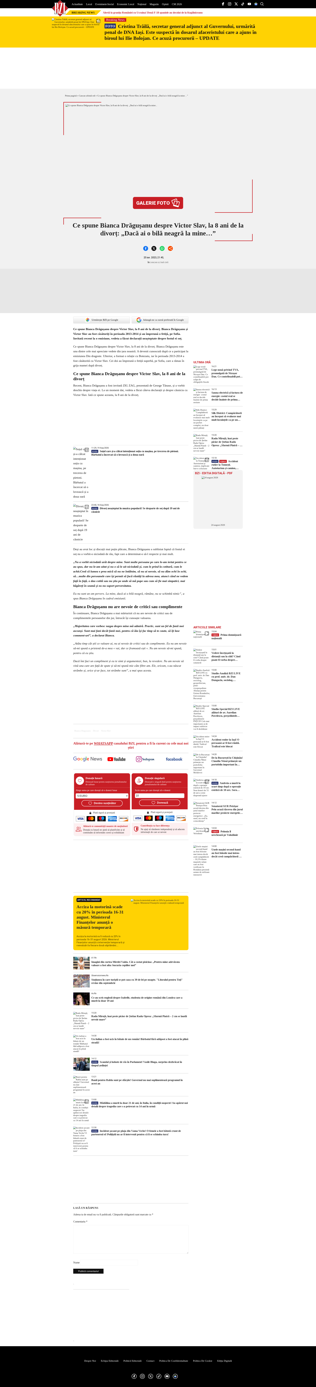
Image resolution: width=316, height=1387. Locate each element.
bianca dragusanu (82, 731)
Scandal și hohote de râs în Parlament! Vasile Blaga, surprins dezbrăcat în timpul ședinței (136, 1064)
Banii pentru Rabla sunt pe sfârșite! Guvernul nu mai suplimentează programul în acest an (137, 1082)
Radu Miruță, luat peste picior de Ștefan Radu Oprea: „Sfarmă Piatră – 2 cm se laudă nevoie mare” (139, 1018)
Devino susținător (105, 803)
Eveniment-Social (104, 4)
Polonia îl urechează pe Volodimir (224, 833)
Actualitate (77, 4)
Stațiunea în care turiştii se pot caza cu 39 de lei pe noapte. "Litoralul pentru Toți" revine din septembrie (137, 981)
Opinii (165, 4)
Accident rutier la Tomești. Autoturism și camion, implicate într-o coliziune (225, 465)
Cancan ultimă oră (87, 95)
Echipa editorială (109, 1361)
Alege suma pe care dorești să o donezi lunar (96, 790)
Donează (162, 802)
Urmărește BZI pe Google (105, 320)
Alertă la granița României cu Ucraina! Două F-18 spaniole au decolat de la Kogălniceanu (153, 12)
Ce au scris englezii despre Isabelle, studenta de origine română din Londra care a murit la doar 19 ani (136, 999)
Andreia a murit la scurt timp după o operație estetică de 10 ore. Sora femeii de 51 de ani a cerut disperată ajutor (226, 787)
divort (96, 731)
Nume (76, 1262)
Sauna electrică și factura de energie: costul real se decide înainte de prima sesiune (227, 396)
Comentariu (80, 1221)
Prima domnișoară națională (226, 636)
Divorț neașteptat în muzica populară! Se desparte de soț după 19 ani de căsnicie (135, 510)
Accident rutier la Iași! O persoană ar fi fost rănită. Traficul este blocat (225, 743)
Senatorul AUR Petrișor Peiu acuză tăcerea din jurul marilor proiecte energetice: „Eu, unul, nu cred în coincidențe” (227, 810)
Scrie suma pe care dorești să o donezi (152, 790)
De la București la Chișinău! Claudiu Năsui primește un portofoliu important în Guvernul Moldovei (227, 761)
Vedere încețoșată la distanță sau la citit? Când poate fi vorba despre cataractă (225, 657)
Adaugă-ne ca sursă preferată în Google (163, 320)
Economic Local (125, 4)
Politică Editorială (132, 1361)
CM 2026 (177, 4)
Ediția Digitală (224, 1361)
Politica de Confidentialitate (173, 1361)
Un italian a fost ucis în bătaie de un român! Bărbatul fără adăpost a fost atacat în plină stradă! (139, 1041)
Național (141, 4)
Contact (150, 1361)
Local (89, 4)
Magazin (154, 4)
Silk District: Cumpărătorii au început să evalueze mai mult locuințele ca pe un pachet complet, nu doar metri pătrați (226, 417)
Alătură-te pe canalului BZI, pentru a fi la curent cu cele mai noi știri (130, 745)
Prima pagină (71, 95)
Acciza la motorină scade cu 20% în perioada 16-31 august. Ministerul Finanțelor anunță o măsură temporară (100, 917)
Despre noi (90, 1361)
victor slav (106, 731)
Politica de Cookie (202, 1361)
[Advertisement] (130, 866)
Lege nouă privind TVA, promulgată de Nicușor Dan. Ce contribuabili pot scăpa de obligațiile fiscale (225, 373)
